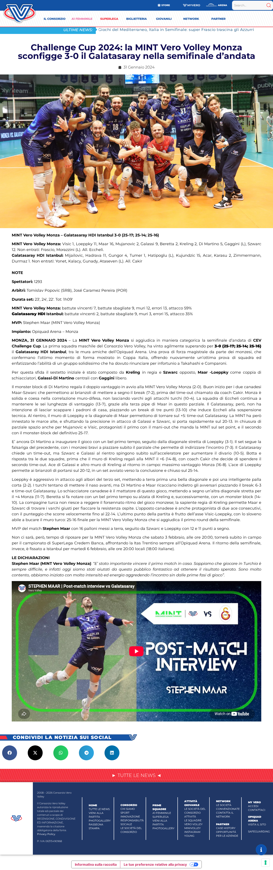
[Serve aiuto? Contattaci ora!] (261, 849)
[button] (9, 752)
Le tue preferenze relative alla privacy (155, 864)
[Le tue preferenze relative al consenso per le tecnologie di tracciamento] (265, 862)
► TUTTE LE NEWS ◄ (136, 775)
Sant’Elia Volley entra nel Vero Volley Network (144, 29)
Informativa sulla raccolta (96, 864)
